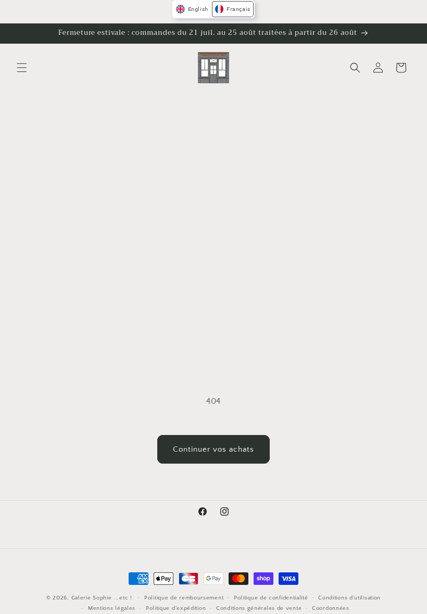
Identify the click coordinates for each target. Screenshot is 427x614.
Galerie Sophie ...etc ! (101, 598)
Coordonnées (330, 608)
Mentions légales (111, 608)
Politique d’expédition (176, 608)
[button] (21, 67)
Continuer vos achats (213, 449)
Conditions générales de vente (259, 608)
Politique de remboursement (183, 598)
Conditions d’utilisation (349, 598)
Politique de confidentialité (271, 598)
